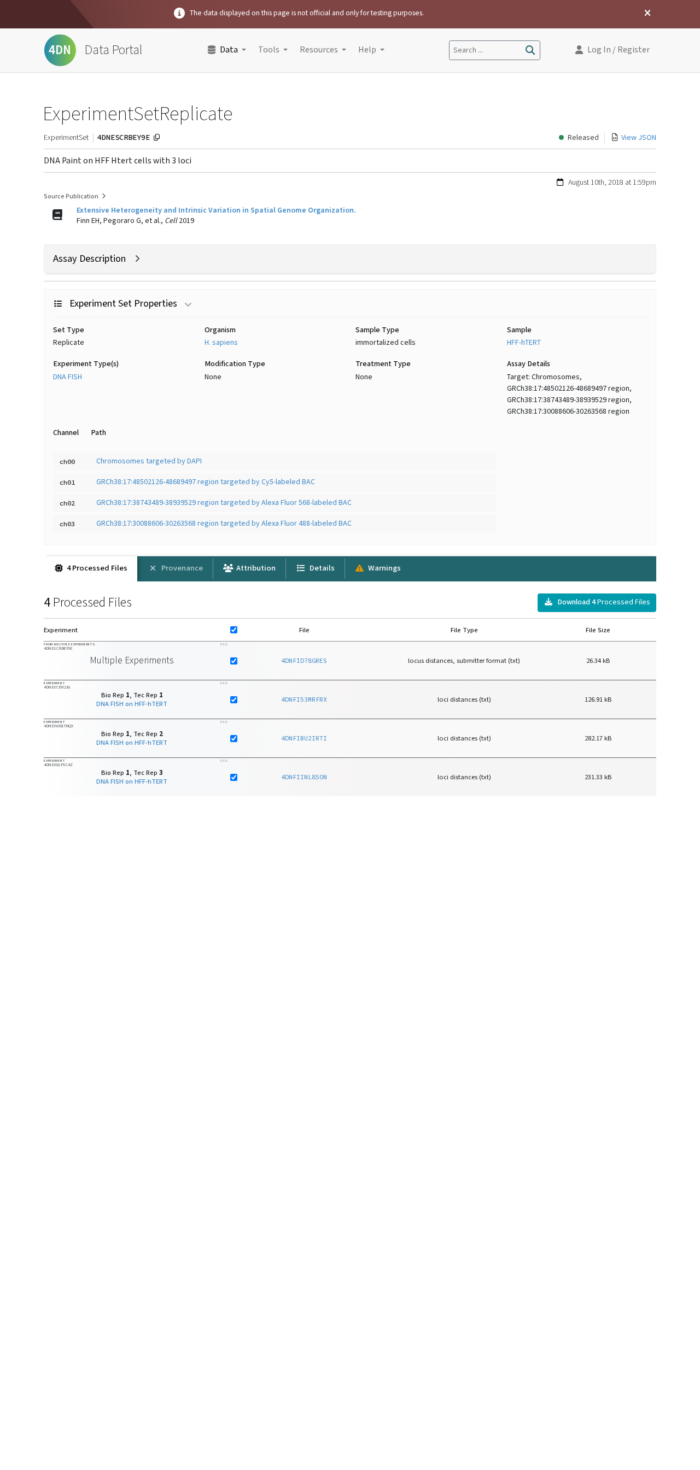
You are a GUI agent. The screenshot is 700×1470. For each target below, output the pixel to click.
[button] (612, 50)
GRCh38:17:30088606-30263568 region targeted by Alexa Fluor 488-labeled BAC (224, 523)
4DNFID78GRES (304, 660)
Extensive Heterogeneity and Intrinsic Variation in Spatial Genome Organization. (216, 210)
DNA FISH (67, 377)
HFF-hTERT (524, 343)
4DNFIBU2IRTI (304, 738)
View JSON (638, 138)
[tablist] (350, 568)
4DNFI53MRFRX (304, 699)
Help (367, 50)
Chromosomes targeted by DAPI (149, 461)
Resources (319, 50)
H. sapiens (221, 343)
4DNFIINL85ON (304, 777)
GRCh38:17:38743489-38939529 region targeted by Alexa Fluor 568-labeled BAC (224, 503)
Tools (268, 50)
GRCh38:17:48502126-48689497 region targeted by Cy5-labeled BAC (205, 482)
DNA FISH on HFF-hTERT (131, 703)
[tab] (90, 568)
